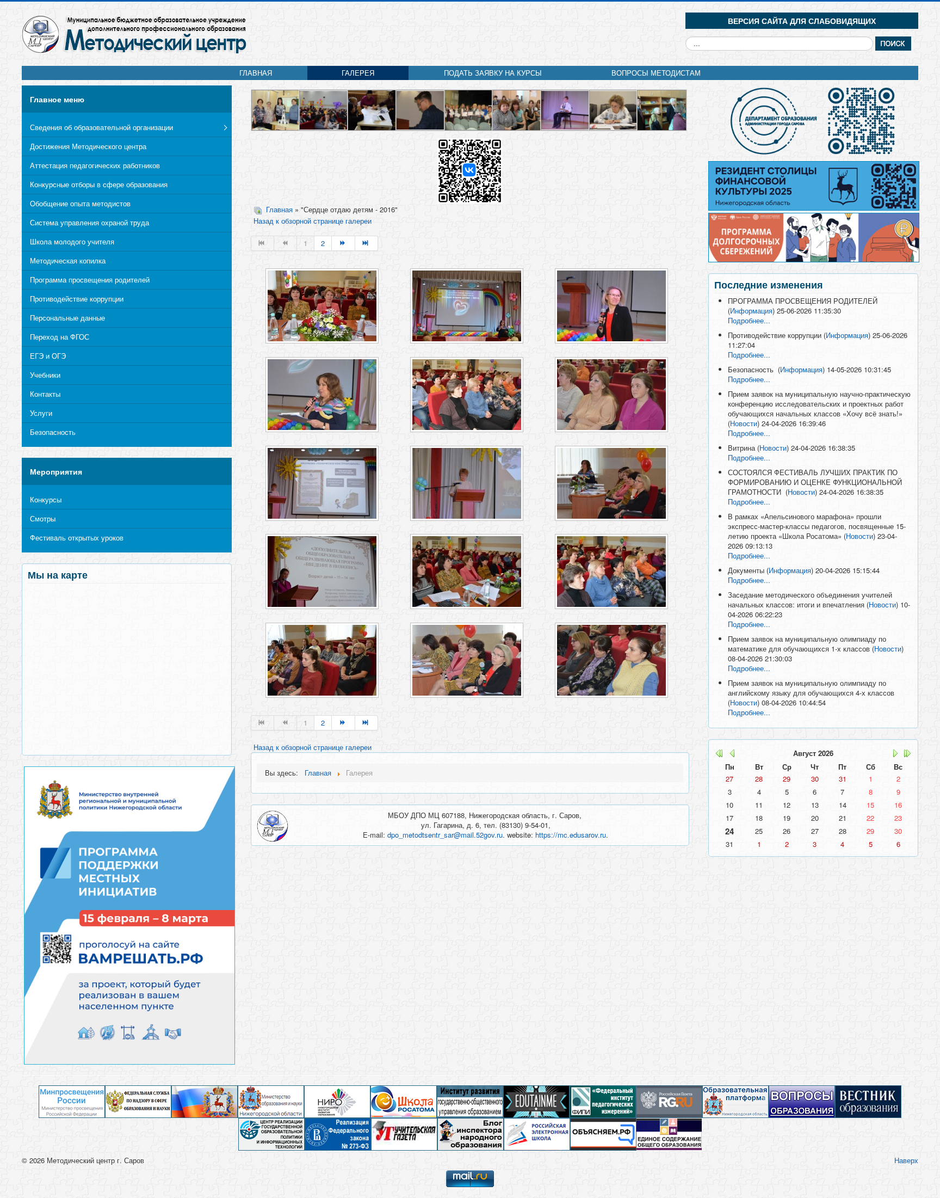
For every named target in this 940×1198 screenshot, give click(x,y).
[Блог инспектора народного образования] (470, 1133)
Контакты (45, 394)
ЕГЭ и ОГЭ (48, 356)
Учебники (45, 375)
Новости (743, 423)
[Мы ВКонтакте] (470, 170)
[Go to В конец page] (366, 243)
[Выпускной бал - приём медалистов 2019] (420, 109)
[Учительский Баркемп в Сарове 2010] (469, 109)
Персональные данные (67, 317)
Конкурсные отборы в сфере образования (99, 184)
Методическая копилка (68, 260)
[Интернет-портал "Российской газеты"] (669, 1101)
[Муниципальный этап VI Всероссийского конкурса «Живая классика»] (565, 109)
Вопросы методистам (656, 72)
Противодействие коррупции (76, 298)
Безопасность (53, 432)
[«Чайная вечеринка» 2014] (517, 109)
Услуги (41, 413)
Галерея (358, 72)
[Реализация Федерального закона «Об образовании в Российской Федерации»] (338, 1133)
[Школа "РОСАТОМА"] (403, 1101)
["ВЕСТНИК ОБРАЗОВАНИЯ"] (868, 1101)
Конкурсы (45, 499)
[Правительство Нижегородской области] (204, 1101)
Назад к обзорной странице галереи (312, 221)
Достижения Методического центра (88, 146)
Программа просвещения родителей (90, 279)
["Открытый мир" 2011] (661, 109)
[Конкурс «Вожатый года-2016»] (614, 109)
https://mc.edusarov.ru (570, 835)
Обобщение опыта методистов (80, 203)
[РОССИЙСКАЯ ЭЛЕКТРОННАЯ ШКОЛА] (537, 1133)
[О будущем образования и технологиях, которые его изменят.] (536, 1101)
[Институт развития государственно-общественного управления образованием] (470, 1101)
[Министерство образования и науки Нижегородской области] (271, 1101)
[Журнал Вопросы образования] (802, 1101)
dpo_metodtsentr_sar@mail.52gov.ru (445, 835)
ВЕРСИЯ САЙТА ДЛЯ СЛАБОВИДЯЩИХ (802, 20)
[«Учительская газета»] (404, 1133)
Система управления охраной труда (89, 222)
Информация (751, 310)
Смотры (42, 518)
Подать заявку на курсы (493, 72)
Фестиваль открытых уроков (76, 537)
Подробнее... (749, 320)
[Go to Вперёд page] (343, 243)
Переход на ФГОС (59, 336)
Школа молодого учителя (72, 241)
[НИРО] (337, 1101)
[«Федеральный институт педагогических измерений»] (603, 1101)
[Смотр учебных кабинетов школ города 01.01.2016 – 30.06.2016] (276, 109)
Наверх (906, 1160)
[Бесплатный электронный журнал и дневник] (735, 1101)
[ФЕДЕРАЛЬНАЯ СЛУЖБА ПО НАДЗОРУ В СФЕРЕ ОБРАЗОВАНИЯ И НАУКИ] (138, 1101)
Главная (255, 72)
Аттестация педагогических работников (95, 165)
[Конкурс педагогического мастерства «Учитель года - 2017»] (324, 109)
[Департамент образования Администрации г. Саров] (813, 120)
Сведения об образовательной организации (101, 127)
